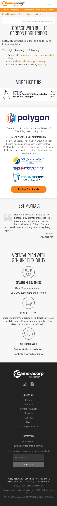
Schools (28, 413)
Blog (28, 422)
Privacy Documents (15, 479)
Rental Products (9, 14)
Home (28, 400)
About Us (28, 404)
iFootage (42, 64)
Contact (28, 417)
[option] (28, 94)
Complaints (29, 479)
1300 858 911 (28, 441)
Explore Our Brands (28, 189)
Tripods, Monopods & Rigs (30, 14)
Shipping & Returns (28, 426)
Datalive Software (42, 481)
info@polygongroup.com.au (28, 445)
